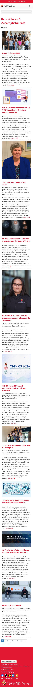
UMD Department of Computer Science (13, 6)
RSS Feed (17, 675)
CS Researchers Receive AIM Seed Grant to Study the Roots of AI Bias (16, 240)
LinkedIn (13, 675)
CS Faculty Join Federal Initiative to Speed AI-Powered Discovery (15, 551)
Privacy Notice (14, 678)
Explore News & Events (16, 12)
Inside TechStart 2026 (11, 53)
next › (3, 644)
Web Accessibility (5, 678)
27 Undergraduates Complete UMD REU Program (16, 446)
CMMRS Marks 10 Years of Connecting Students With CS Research (14, 388)
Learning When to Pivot (11, 605)
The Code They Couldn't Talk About (14, 183)
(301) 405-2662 (11, 672)
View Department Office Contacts (9, 661)
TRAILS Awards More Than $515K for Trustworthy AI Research (15, 501)
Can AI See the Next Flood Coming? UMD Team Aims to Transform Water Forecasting (16, 110)
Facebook (2, 675)
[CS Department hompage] (16, 682)
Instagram (9, 675)
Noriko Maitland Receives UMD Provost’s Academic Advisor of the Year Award (16, 318)
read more (10, 85)
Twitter (6, 675)
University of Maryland (16, 1)
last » (8, 644)
